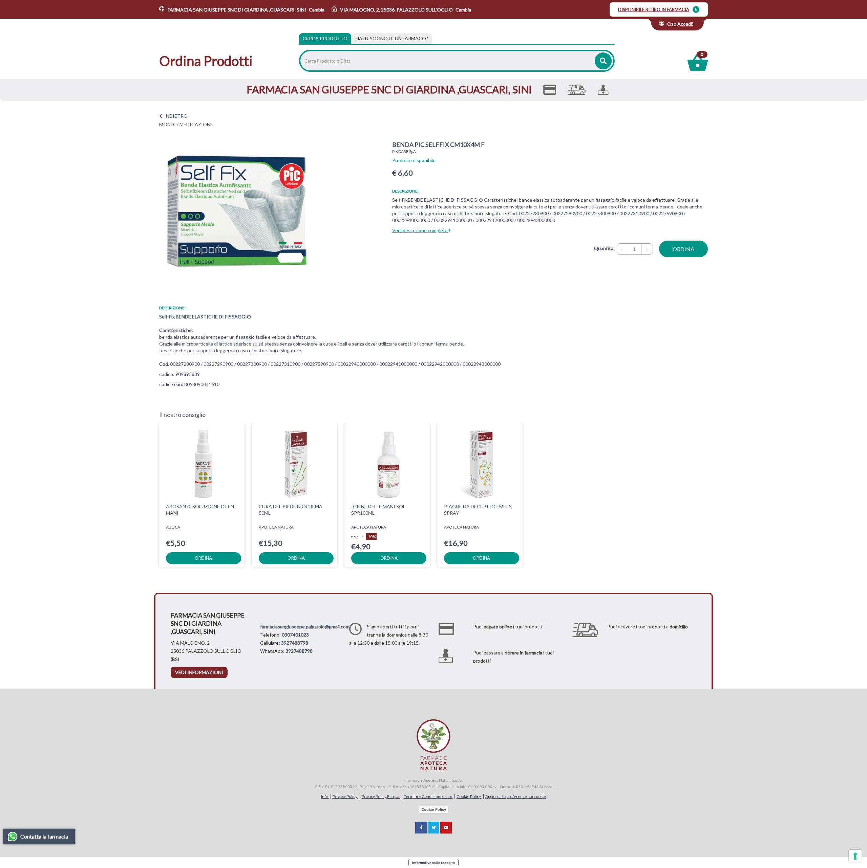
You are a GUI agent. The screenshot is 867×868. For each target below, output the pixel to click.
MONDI (167, 124)
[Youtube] (446, 827)
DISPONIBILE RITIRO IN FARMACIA (653, 9)
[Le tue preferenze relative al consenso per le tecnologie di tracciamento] (855, 856)
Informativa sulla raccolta (433, 863)
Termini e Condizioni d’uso (428, 796)
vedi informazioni (199, 672)
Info (325, 796)
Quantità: (604, 248)
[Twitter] (433, 827)
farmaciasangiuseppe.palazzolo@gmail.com (305, 626)
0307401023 (295, 635)
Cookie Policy (469, 796)
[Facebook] (421, 827)
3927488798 (294, 643)
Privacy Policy (345, 796)
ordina (683, 249)
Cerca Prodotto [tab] (325, 38)
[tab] (392, 38)
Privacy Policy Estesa (381, 796)
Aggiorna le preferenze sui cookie (515, 796)
